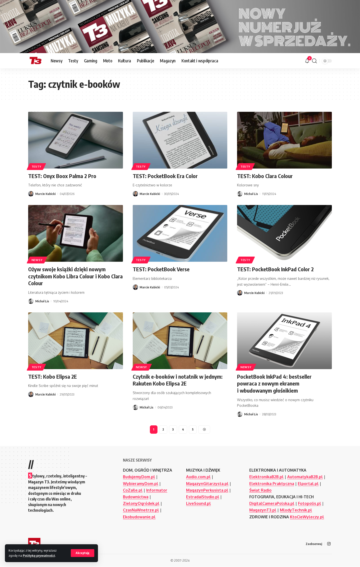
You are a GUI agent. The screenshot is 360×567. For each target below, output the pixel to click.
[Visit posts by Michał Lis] (239, 193)
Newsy (37, 260)
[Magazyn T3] (35, 61)
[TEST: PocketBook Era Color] (180, 140)
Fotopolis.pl (309, 503)
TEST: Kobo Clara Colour (265, 175)
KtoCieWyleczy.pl (307, 516)
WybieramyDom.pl (140, 483)
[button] (82, 553)
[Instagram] (329, 544)
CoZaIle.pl (133, 490)
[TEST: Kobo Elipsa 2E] (75, 340)
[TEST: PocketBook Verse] (180, 233)
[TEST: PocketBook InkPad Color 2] (284, 233)
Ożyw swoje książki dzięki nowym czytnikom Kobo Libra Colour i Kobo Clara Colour (75, 276)
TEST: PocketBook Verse (161, 269)
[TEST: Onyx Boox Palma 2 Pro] (75, 140)
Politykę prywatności (39, 555)
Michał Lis (251, 194)
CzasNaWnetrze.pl (141, 510)
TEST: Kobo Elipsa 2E (52, 376)
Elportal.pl (308, 483)
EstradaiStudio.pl (202, 496)
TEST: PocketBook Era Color (165, 175)
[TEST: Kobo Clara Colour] (284, 140)
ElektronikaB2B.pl (266, 476)
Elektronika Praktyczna (271, 483)
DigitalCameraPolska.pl (271, 503)
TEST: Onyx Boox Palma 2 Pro (62, 175)
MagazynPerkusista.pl (207, 490)
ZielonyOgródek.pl (141, 503)
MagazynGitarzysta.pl (207, 483)
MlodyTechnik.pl (296, 510)
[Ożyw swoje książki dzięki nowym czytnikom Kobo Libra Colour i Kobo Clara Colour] (75, 233)
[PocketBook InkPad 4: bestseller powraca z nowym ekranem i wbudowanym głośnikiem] (284, 340)
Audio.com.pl (198, 476)
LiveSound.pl (198, 503)
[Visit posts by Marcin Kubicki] (31, 193)
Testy (36, 166)
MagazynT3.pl (262, 510)
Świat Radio (260, 490)
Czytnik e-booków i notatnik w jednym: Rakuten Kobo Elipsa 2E (178, 380)
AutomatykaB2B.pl (305, 476)
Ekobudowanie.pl (139, 516)
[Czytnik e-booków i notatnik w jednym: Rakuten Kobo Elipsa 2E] (180, 340)
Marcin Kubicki (45, 194)
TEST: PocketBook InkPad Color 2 (275, 269)
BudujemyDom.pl (139, 476)
